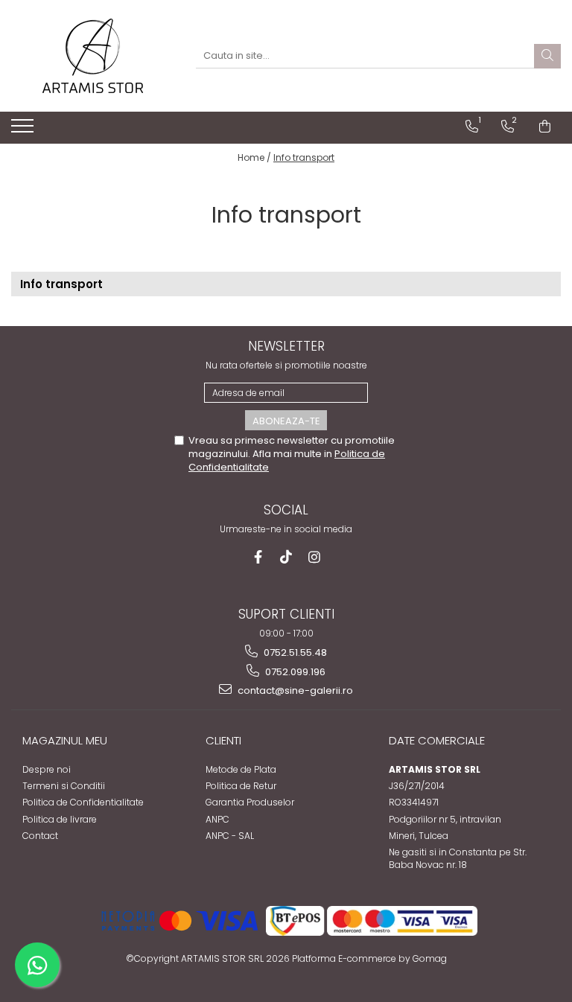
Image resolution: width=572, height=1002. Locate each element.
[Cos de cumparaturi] (545, 126)
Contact (40, 835)
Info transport (303, 157)
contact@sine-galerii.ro (294, 690)
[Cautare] (547, 56)
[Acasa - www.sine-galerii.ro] (92, 56)
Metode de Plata (241, 769)
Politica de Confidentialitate (83, 802)
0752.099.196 (294, 672)
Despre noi (46, 769)
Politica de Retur (241, 785)
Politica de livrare (59, 819)
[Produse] (24, 130)
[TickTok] (286, 557)
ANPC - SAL (230, 835)
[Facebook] (258, 557)
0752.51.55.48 (294, 652)
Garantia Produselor (250, 802)
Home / (254, 157)
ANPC (217, 819)
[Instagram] (315, 557)
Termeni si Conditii (63, 785)
